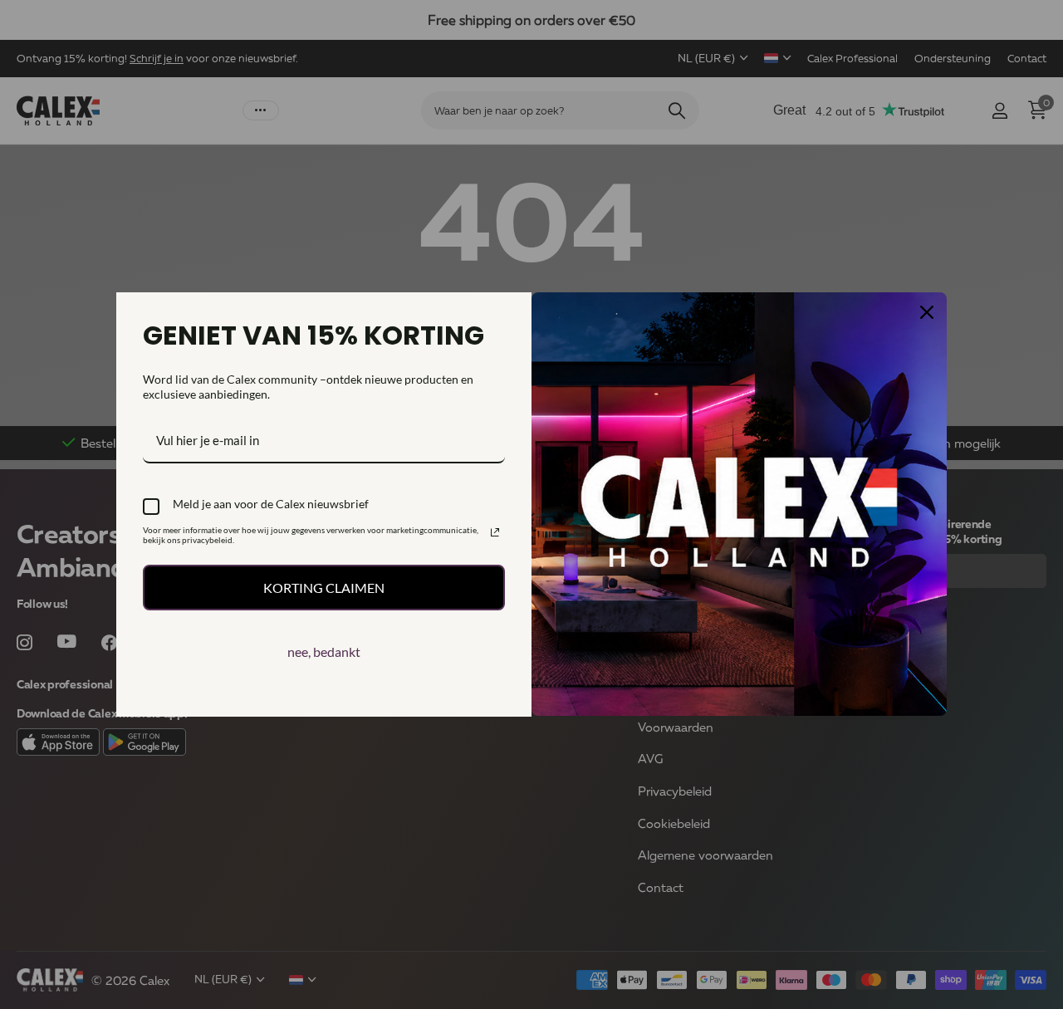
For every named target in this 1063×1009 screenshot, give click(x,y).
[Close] (927, 312)
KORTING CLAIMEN (324, 587)
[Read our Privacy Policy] (495, 532)
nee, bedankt (323, 651)
